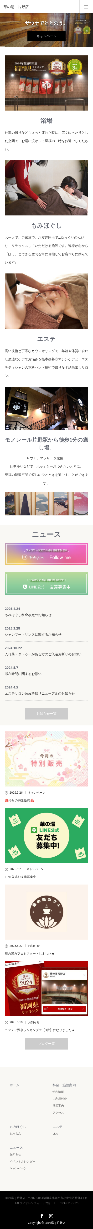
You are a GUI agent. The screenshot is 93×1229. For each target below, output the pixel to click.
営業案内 (58, 1106)
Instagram (50, 1215)
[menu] (86, 6)
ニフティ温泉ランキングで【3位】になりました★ (40, 1030)
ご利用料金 (59, 1099)
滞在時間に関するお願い (23, 673)
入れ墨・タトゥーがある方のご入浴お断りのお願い (43, 654)
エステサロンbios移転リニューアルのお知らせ (40, 693)
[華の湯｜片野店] (39, 6)
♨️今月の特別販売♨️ (19, 800)
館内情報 (58, 1092)
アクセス (58, 1113)
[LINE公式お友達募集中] (46, 835)
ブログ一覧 (46, 1043)
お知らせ (34, 945)
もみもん (15, 1133)
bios (55, 1133)
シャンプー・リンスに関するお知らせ (33, 634)
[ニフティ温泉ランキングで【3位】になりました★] (46, 988)
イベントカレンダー (22, 1161)
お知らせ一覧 (46, 713)
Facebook (41, 1215)
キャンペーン (46, 36)
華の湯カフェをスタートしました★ (29, 953)
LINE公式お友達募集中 (20, 877)
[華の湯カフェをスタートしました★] (46, 912)
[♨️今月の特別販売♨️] (46, 759)
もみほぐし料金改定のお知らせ (28, 614)
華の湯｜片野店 (55, 1223)
